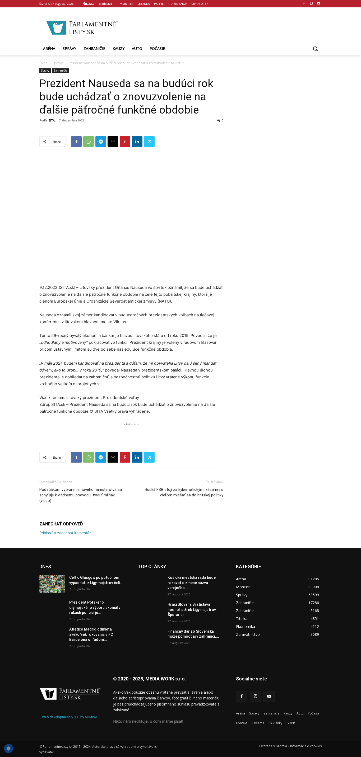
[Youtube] (319, 4)
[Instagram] (311, 4)
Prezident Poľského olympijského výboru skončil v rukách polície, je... (95, 607)
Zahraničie (60, 70)
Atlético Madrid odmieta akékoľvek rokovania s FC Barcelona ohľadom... (91, 634)
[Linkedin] (137, 141)
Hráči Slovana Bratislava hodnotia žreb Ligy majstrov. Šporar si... (192, 609)
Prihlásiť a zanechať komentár (65, 532)
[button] (315, 48)
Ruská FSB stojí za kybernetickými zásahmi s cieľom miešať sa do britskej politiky (184, 492)
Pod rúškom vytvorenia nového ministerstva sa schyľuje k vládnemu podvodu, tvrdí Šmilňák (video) (80, 495)
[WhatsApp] (88, 141)
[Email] (113, 141)
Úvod (43, 63)
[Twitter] (149, 141)
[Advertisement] (223, 27)
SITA (52, 120)
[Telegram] (100, 141)
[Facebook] (304, 4)
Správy (58, 63)
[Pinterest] (125, 141)
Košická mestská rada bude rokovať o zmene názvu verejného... (192, 582)
